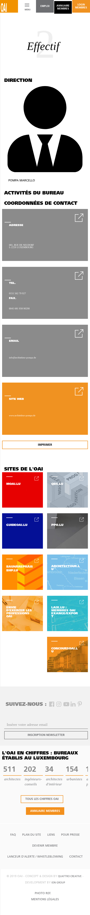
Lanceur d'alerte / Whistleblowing (35, 856)
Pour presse (70, 835)
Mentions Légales (45, 899)
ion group (58, 883)
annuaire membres (63, 7)
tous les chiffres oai (42, 799)
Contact (76, 856)
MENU (27, 10)
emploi (44, 6)
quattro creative (70, 876)
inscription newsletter (46, 735)
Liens (51, 835)
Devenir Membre (45, 845)
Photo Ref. (43, 893)
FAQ (13, 835)
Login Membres (81, 6)
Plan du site (31, 835)
